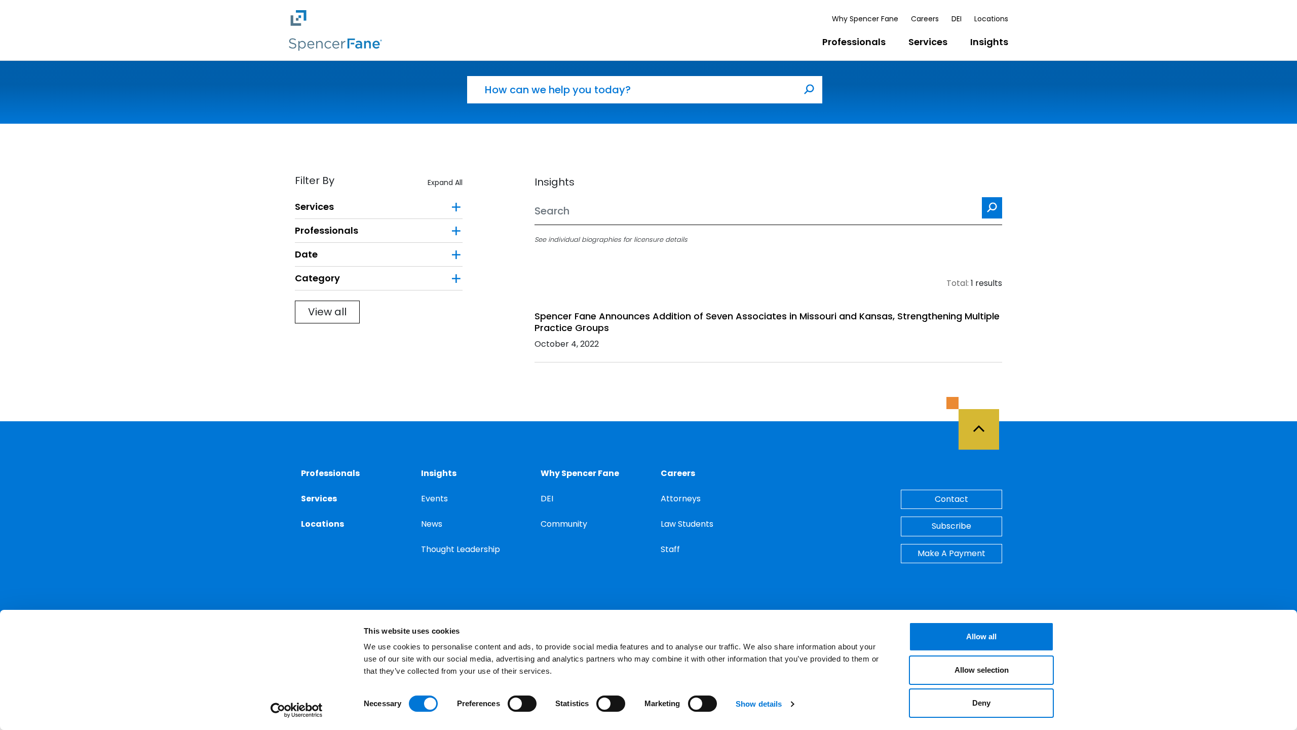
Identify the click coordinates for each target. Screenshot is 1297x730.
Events (434, 498)
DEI (956, 19)
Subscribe (951, 526)
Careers (925, 19)
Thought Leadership (460, 549)
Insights (989, 41)
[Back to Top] (983, 423)
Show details (759, 704)
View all (327, 312)
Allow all (981, 636)
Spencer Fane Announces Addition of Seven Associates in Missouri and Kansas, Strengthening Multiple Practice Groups (767, 322)
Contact (951, 499)
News (431, 524)
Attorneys (681, 498)
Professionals (854, 41)
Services (927, 41)
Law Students (687, 524)
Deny (981, 703)
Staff (670, 549)
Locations (991, 19)
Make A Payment (951, 553)
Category (317, 278)
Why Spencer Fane (865, 19)
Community (564, 524)
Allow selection (982, 670)
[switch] (522, 704)
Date (306, 254)
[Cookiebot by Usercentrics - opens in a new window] (296, 710)
